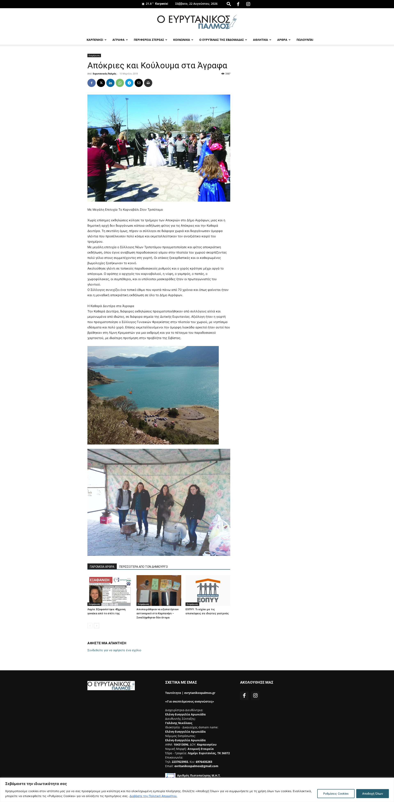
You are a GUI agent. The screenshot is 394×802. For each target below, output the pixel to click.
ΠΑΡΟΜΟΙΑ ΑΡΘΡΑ (102, 566)
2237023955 (180, 762)
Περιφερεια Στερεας (149, 40)
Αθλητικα (260, 40)
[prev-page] (90, 625)
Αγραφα (118, 40)
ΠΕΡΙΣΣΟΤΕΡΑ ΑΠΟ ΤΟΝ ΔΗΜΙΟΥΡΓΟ (143, 566)
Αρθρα (282, 40)
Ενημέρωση (94, 55)
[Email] (139, 83)
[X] (101, 83)
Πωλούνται (305, 40)
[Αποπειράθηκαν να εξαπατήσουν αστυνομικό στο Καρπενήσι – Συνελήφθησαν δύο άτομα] (158, 590)
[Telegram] (129, 83)
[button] (229, 3)
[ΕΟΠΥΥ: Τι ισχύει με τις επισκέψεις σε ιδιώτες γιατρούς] (208, 590)
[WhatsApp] (120, 83)
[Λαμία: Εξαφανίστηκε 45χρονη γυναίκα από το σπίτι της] (109, 590)
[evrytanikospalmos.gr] (197, 22)
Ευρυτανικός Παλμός (104, 73)
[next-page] (96, 625)
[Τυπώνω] (148, 83)
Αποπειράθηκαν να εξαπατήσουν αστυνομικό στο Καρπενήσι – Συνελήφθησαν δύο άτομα (157, 613)
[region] (197, 790)
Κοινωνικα (181, 40)
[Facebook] (238, 4)
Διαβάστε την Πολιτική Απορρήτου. (153, 796)
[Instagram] (248, 4)
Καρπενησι (95, 40)
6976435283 (204, 762)
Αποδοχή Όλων (372, 793)
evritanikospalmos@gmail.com (196, 766)
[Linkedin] (110, 83)
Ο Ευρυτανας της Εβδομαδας (221, 40)
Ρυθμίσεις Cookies (336, 793)
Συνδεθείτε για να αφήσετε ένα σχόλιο (114, 650)
